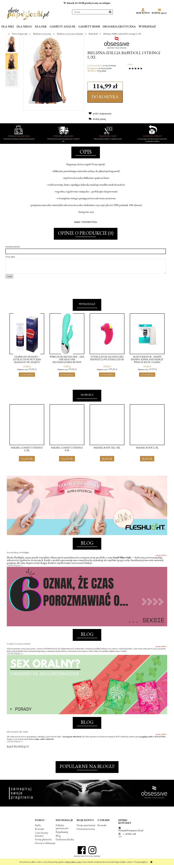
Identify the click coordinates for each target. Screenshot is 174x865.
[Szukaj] (110, 12)
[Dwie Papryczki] (28, 13)
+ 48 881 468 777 (127, 835)
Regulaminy (62, 832)
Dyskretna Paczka (65, 839)
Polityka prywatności (62, 827)
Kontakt (39, 829)
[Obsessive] (117, 42)
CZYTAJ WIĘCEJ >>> (15, 565)
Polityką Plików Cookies (73, 862)
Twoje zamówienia (86, 825)
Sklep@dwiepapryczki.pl (130, 830)
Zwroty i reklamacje (45, 843)
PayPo (38, 825)
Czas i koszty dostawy (41, 834)
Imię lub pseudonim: (12, 246)
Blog (58, 835)
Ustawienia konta (86, 829)
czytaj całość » (161, 555)
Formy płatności (43, 839)
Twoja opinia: (10, 256)
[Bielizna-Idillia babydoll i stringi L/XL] (12, 44)
